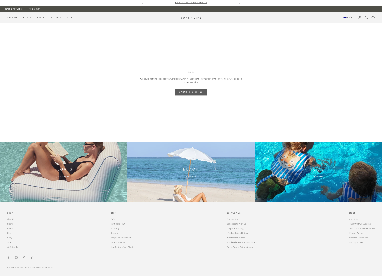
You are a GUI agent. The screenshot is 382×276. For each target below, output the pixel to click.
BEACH (40, 17)
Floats (10, 224)
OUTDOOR (55, 17)
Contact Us (232, 219)
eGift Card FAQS (118, 224)
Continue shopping (191, 92)
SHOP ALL (12, 17)
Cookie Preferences (358, 237)
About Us (353, 219)
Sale (9, 242)
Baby (9, 237)
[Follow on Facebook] (8, 257)
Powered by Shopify (42, 267)
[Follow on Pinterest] (24, 257)
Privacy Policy (356, 233)
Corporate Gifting (235, 228)
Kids (9, 233)
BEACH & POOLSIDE (13, 9)
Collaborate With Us (236, 224)
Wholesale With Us (236, 237)
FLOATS (27, 17)
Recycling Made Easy (121, 237)
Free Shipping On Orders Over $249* (191, 3)
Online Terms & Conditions (240, 247)
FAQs (113, 219)
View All (10, 219)
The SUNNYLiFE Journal (360, 224)
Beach (10, 228)
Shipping (115, 228)
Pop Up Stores (356, 242)
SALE (69, 17)
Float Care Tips (118, 242)
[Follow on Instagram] (16, 257)
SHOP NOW (63, 176)
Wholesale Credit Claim (238, 233)
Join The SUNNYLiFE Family (362, 228)
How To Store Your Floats (122, 247)
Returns (114, 233)
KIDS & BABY (34, 9)
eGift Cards (12, 247)
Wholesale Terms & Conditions (242, 242)
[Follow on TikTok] (31, 257)
